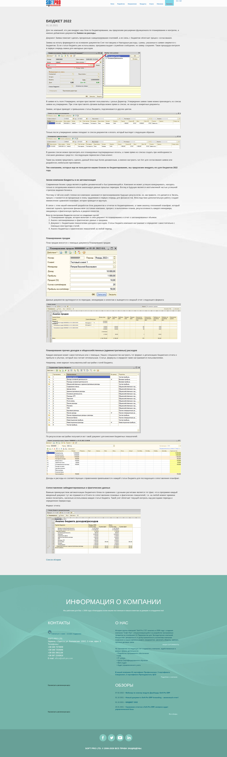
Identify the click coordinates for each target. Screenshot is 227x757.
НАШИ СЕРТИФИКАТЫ (170, 645)
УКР (180, 1)
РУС (177, 1)
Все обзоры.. (173, 714)
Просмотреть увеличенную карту (59, 685)
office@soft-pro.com (64, 658)
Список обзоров (53, 560)
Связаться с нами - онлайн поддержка (66, 634)
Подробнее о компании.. (169, 677)
